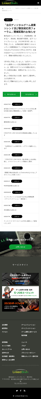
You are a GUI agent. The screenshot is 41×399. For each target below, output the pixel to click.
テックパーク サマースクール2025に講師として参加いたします (20, 222)
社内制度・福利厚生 (8, 356)
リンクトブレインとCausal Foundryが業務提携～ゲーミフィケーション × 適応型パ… (19, 198)
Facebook (20, 390)
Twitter (16, 390)
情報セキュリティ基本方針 (29, 356)
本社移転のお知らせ (10, 210)
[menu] (38, 3)
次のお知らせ (29, 94)
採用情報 (5, 342)
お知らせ (8, 20)
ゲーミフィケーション (28, 328)
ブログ (23, 346)
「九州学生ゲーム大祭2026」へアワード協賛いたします (20, 147)
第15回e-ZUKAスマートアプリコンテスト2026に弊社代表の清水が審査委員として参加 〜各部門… (20, 110)
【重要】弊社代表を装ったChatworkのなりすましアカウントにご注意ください (20, 174)
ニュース (24, 342)
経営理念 (5, 328)
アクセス (5, 332)
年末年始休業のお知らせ (11, 186)
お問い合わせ (20, 247)
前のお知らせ (11, 94)
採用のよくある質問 (8, 360)
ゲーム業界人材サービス (29, 332)
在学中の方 (5, 353)
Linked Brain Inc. (21, 396)
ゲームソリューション (28, 325)
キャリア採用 (6, 346)
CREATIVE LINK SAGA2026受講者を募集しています (20, 134)
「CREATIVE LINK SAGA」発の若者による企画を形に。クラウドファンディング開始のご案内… (20, 160)
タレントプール (7, 349)
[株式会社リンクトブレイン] (10, 2)
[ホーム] (2, 8)
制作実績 (24, 335)
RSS (24, 390)
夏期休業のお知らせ (10, 122)
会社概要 (5, 325)
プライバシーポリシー (28, 353)
